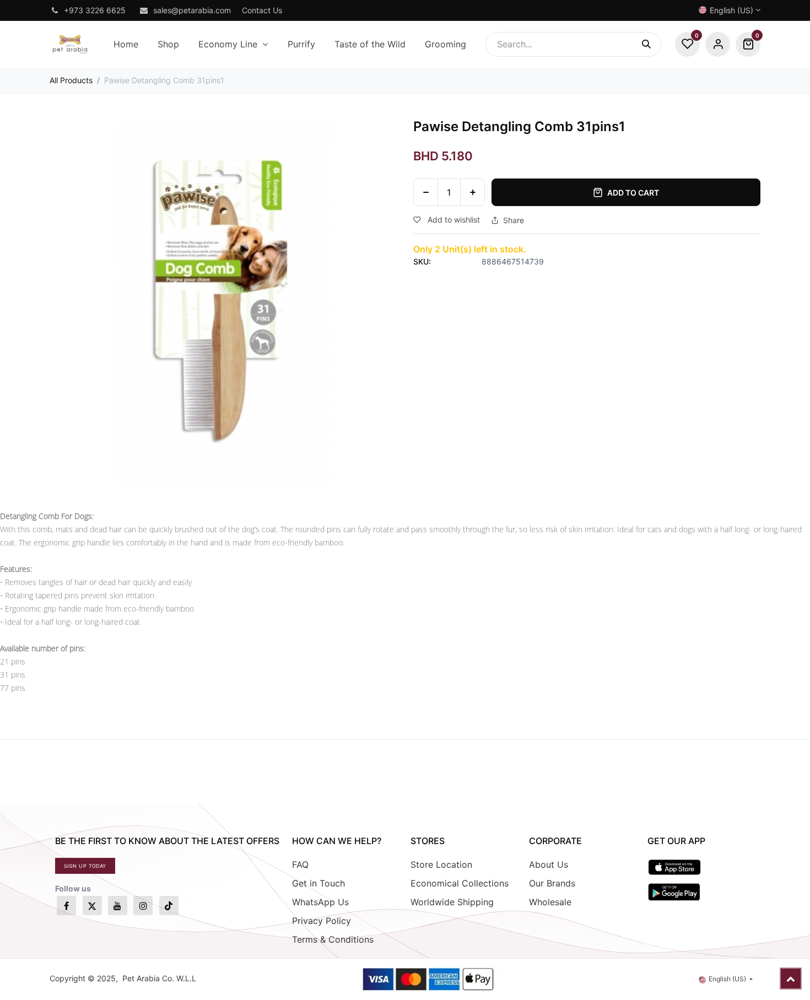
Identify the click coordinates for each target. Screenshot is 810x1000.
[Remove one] (426, 192)
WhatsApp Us (320, 901)
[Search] (651, 44)
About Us (548, 864)
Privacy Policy (321, 920)
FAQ (300, 864)
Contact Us (262, 10)
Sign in (717, 44)
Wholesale (550, 901)
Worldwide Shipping (452, 901)
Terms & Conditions (333, 939)
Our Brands (552, 883)
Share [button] (513, 220)
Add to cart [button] (633, 192)
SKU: (422, 261)
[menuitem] (126, 44)
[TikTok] (169, 905)
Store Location (441, 864)
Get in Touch (318, 883)
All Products (71, 80)
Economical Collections (460, 883)
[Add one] (472, 192)
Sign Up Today (85, 866)
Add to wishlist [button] (452, 219)
